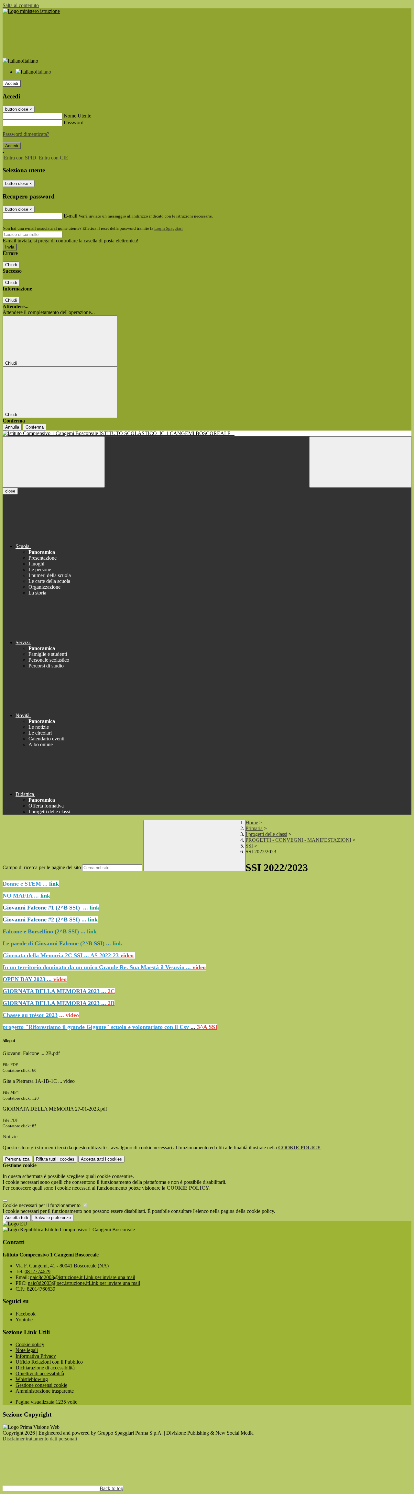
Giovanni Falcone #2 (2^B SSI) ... (50, 919)
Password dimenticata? (26, 134)
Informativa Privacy (36, 1356)
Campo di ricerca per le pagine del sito (42, 867)
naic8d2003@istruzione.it (82, 1277)
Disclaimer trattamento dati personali (40, 1438)
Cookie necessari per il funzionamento (42, 1205)
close (10, 491)
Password (73, 122)
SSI (249, 846)
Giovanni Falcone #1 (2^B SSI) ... (51, 907)
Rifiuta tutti (55, 1159)
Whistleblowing (32, 1379)
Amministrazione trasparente (45, 1391)
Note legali (27, 1350)
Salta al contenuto (21, 5)
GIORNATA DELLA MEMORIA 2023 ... (59, 991)
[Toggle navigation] (54, 462)
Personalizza (17, 1159)
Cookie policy (30, 1344)
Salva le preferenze (53, 1217)
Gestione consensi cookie (41, 1385)
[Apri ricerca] (360, 462)
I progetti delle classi (266, 834)
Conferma (35, 427)
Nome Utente (77, 115)
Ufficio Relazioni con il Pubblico (49, 1362)
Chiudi (11, 264)
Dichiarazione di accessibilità (45, 1367)
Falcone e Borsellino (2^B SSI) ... (50, 931)
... (110, 1027)
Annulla (12, 427)
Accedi (11, 83)
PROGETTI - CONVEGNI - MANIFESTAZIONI (298, 840)
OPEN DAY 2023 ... (35, 979)
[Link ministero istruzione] (31, 11)
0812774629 (37, 1271)
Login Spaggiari (168, 228)
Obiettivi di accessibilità (40, 1373)
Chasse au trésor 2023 (30, 1015)
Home (251, 822)
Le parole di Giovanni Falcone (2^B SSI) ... (62, 943)
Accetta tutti (101, 1159)
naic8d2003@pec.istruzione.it (84, 1283)
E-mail (70, 216)
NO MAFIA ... (26, 895)
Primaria (254, 828)
